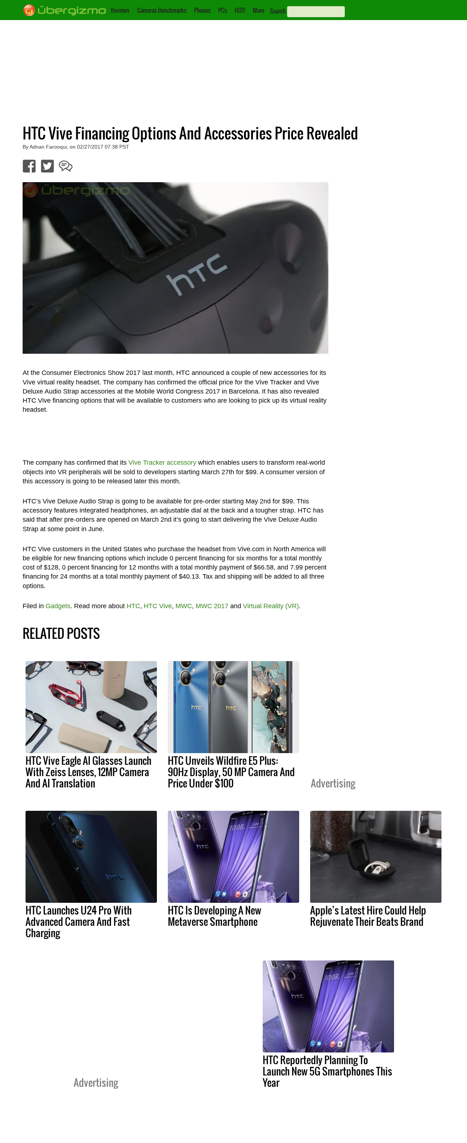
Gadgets (58, 606)
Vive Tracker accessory (162, 462)
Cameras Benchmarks (161, 10)
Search (278, 11)
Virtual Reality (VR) (271, 606)
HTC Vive (158, 606)
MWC (183, 606)
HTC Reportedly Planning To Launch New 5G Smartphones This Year (327, 1071)
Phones (202, 10)
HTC (133, 606)
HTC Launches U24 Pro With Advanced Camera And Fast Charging (79, 921)
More (258, 10)
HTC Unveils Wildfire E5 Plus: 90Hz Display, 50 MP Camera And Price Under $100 (231, 771)
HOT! (240, 10)
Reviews (120, 10)
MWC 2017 (212, 606)
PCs (222, 10)
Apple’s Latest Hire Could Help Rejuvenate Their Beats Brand (368, 916)
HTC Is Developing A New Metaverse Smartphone (214, 916)
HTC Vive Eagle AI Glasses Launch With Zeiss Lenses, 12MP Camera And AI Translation (88, 771)
